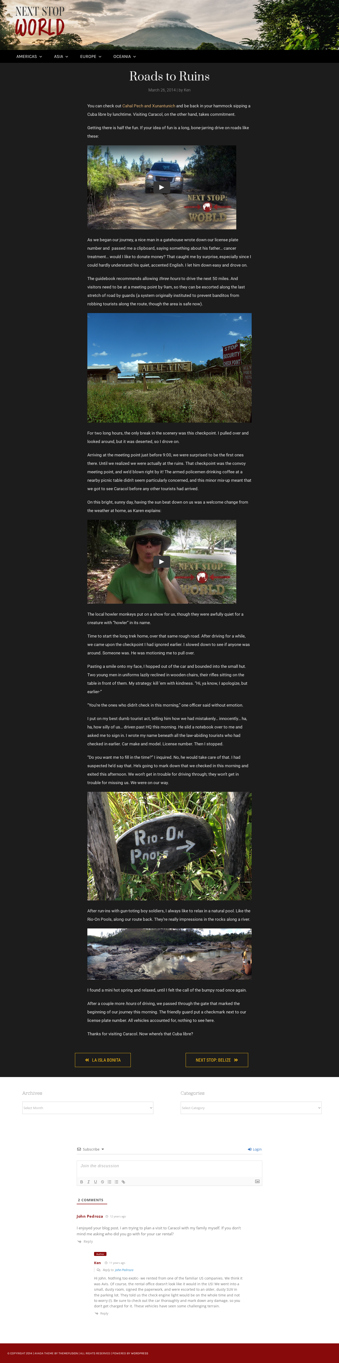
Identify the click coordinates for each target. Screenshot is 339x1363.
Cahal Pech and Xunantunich (148, 105)
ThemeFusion (68, 1353)
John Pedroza (90, 1216)
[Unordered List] (116, 1182)
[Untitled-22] (39, 6)
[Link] (123, 1182)
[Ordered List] (109, 1182)
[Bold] (81, 1182)
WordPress (139, 1353)
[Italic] (88, 1182)
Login (257, 1149)
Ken (97, 1262)
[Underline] (95, 1182)
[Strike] (102, 1182)
